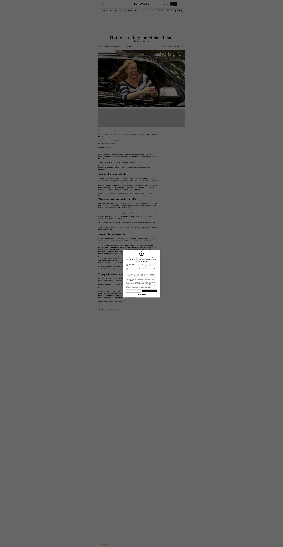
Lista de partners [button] (129, 280)
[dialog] (141, 274)
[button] (141, 272)
